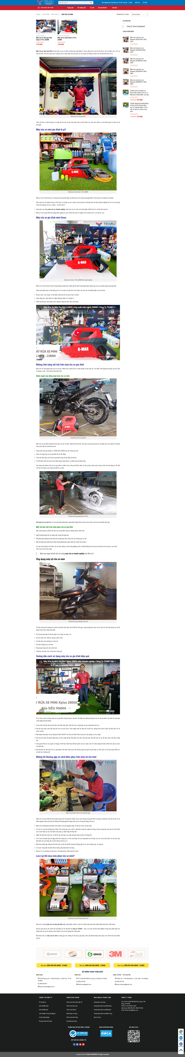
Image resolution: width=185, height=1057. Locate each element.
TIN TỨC (145, 2)
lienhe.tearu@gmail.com (84, 984)
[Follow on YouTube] (83, 1044)
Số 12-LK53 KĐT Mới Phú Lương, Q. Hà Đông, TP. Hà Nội (92, 978)
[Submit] (91, 2)
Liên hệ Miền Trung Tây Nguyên (47, 1013)
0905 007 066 (120, 981)
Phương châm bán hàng (45, 1021)
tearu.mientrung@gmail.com (124, 984)
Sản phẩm (45, 14)
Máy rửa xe (55, 14)
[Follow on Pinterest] (80, 1044)
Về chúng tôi (82, 8)
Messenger (180, 1046)
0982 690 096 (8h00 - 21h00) (95, 965)
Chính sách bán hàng (72, 1017)
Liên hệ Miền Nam (44, 1006)
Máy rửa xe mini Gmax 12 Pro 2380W (67, 39)
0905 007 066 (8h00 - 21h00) (134, 965)
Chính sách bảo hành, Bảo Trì (74, 1002)
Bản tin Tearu (97, 1017)
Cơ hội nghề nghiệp (44, 1017)
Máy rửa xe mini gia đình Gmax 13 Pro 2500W (44, 39)
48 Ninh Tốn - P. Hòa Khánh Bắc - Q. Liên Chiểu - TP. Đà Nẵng (132, 978)
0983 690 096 (43, 983)
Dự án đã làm (102, 8)
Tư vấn (92, 8)
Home (38, 14)
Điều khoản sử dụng (71, 1013)
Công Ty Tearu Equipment (136, 26)
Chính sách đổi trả (71, 1009)
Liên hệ (114, 8)
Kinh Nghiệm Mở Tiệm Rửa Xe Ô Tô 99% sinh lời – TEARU (117, 2)
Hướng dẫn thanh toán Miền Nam (103, 1006)
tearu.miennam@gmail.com (47, 986)
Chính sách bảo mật (71, 1006)
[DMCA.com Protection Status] (106, 1033)
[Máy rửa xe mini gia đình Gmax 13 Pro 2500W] (46, 27)
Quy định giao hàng (71, 1021)
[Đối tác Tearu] (52, 954)
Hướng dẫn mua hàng (100, 1002)
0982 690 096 (81, 981)
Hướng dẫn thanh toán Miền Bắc (102, 1009)
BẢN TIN (137, 2)
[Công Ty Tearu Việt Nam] (45, 2)
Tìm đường (181, 1034)
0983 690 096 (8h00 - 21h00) (57, 965)
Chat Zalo (181, 1040)
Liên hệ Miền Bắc (43, 1009)
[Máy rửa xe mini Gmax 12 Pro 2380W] (67, 27)
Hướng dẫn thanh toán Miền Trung (103, 1013)
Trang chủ (70, 8)
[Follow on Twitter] (77, 1044)
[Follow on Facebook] (74, 1044)
